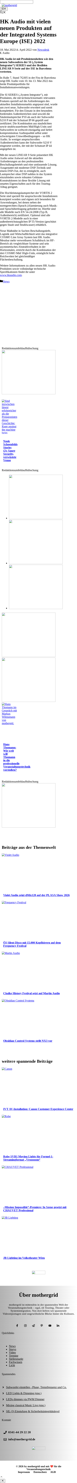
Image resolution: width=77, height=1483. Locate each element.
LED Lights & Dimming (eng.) (23, 1393)
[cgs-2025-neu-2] (29, 655)
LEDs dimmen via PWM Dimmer (25, 1399)
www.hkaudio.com (11, 275)
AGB (53, 1472)
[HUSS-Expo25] (29, 700)
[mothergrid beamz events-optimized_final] (29, 393)
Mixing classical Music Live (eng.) (25, 1405)
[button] (1, 1477)
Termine (13, 1355)
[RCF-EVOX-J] (36, 518)
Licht (12, 1365)
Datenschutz (40, 1472)
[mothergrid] (9, 5)
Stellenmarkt (16, 1358)
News (6, 281)
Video (12, 1352)
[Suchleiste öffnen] (3, 12)
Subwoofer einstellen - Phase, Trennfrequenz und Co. (36, 1387)
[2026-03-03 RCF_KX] (36, 563)
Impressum (24, 1472)
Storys (12, 1349)
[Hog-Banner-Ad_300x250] (29, 826)
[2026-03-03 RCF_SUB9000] (36, 608)
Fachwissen (15, 1362)
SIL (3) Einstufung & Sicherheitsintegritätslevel (32, 1411)
